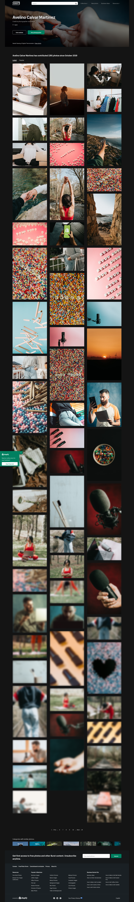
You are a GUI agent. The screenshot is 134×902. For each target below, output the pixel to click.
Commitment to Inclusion (37, 866)
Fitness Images (72, 888)
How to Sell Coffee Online (112, 882)
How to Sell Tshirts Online (93, 887)
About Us (53, 866)
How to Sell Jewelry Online (93, 884)
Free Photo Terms (23, 866)
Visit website (19, 32)
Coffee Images (34, 878)
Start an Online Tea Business (94, 878)
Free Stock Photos (17, 875)
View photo (38, 43)
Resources (116, 3)
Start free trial (10, 464)
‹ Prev (54, 830)
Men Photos (53, 885)
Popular (21, 60)
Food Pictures (71, 878)
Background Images (54, 883)
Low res (41, 113)
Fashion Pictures (54, 875)
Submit (116, 856)
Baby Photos (34, 890)
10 (73, 830)
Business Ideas (90, 875)
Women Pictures (35, 885)
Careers (15, 866)
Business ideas (105, 3)
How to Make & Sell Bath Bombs (113, 875)
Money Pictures (53, 880)
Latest (15, 60)
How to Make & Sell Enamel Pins (112, 878)
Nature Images (53, 878)
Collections (84, 3)
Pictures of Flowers (36, 888)
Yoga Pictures (53, 888)
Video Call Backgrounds (55, 890)
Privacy (48, 866)
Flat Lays (33, 883)
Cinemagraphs (71, 883)
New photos (94, 3)
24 (82, 830)
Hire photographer (36, 32)
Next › (78, 830)
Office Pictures (35, 880)
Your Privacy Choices (74, 898)
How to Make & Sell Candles (112, 884)
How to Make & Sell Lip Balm (94, 882)
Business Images (35, 875)
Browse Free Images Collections (18, 878)
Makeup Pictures (72, 875)
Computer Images (72, 880)
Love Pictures (71, 885)
